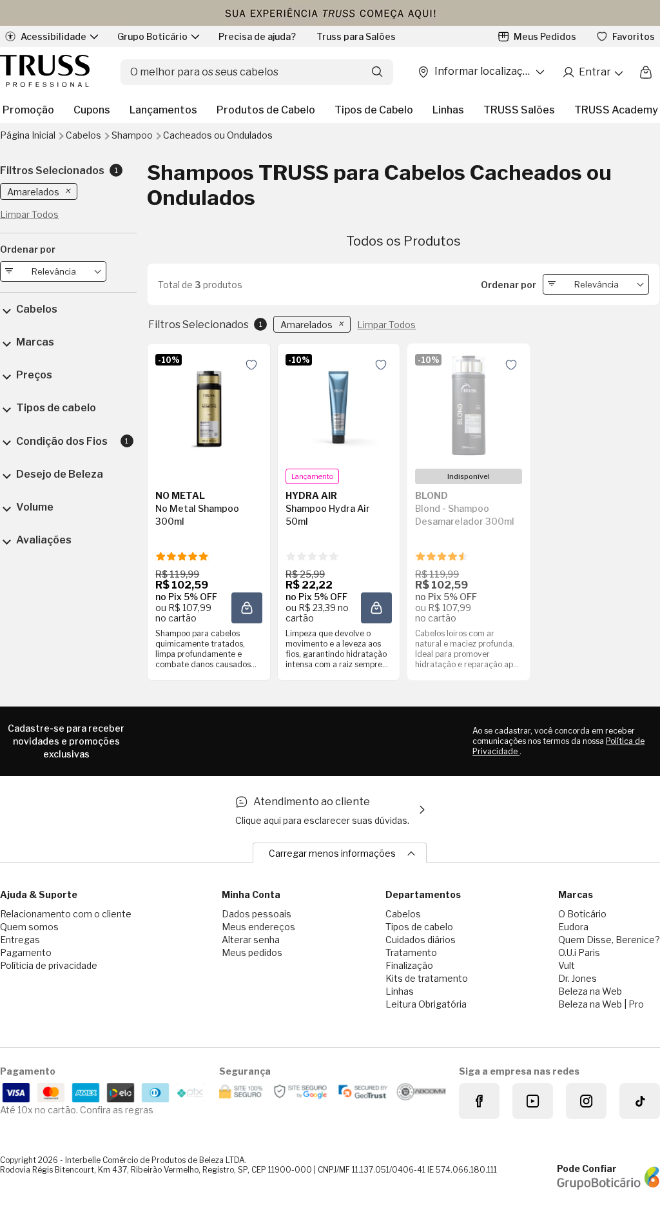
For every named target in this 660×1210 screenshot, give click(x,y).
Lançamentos (163, 110)
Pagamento (26, 952)
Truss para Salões (356, 36)
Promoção (28, 110)
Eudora (573, 926)
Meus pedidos (252, 952)
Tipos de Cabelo (374, 110)
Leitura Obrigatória (426, 1004)
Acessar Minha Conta (592, 72)
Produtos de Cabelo (266, 110)
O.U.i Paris (579, 952)
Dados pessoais (256, 913)
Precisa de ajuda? (257, 36)
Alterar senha (251, 939)
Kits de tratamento (426, 978)
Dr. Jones (577, 978)
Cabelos (84, 135)
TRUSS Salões (519, 110)
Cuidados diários (420, 939)
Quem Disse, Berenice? (609, 939)
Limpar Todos (386, 324)
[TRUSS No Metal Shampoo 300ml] (208, 405)
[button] (251, 365)
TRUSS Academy (616, 110)
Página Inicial (28, 135)
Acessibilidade (53, 36)
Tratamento (411, 952)
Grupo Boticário (152, 36)
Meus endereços (258, 926)
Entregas (20, 939)
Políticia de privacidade (48, 965)
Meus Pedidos (545, 36)
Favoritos (633, 36)
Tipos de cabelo (419, 926)
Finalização (409, 965)
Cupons (91, 110)
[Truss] (45, 72)
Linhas (448, 110)
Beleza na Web (590, 991)
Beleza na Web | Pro (601, 1004)
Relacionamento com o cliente (65, 913)
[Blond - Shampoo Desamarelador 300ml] (468, 405)
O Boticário (582, 913)
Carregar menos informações (332, 853)
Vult (566, 965)
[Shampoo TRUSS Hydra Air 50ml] (338, 405)
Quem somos (29, 926)
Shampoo (133, 135)
